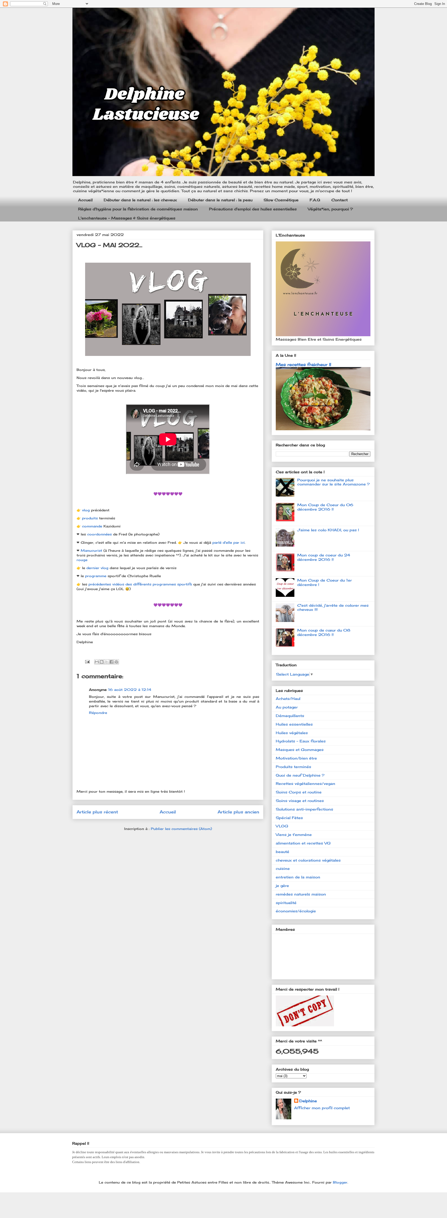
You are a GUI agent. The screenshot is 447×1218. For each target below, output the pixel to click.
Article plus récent (97, 811)
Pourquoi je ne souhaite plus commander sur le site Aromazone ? (333, 482)
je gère (282, 885)
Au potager (287, 707)
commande (92, 526)
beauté (282, 851)
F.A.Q (315, 200)
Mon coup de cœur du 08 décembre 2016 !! (323, 632)
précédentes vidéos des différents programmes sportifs (140, 584)
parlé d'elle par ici (228, 542)
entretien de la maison (298, 877)
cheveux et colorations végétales (308, 860)
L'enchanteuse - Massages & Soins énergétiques (126, 218)
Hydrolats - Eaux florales (301, 741)
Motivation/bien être (296, 758)
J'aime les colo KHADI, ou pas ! (328, 530)
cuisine (283, 868)
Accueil (85, 200)
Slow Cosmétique (281, 200)
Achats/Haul (288, 698)
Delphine (308, 1101)
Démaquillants (290, 715)
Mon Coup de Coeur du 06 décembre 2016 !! (325, 507)
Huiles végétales (292, 732)
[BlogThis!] (101, 661)
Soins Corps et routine (299, 792)
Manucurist (92, 550)
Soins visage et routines (300, 800)
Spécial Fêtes (289, 817)
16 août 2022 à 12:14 (129, 689)
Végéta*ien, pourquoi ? (330, 209)
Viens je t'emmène (294, 834)
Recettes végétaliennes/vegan (305, 783)
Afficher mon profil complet (322, 1108)
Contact (339, 200)
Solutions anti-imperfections (304, 809)
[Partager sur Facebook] (111, 661)
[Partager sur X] (106, 661)
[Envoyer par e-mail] (96, 661)
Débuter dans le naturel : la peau (220, 200)
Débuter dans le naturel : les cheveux (140, 200)
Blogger (340, 1182)
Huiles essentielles (294, 724)
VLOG (282, 826)
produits (90, 518)
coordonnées (100, 534)
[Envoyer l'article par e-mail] (87, 661)
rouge (83, 560)
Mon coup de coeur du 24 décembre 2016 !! (323, 557)
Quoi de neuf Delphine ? (300, 775)
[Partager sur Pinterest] (116, 661)
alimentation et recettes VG (303, 843)
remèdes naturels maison (301, 894)
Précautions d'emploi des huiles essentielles (253, 209)
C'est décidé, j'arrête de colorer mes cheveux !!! (333, 607)
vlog (86, 510)
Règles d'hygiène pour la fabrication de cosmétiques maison (138, 209)
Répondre (98, 713)
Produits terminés (293, 766)
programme (96, 576)
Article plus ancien (238, 811)
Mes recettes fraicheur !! (303, 364)
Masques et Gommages (300, 749)
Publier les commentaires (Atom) (181, 829)
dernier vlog (98, 568)
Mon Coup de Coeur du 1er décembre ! (324, 582)
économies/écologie (296, 911)
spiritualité (286, 902)
